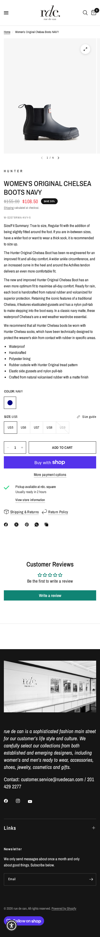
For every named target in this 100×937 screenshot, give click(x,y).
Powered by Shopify (64, 908)
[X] (17, 524)
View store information (30, 500)
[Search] (85, 13)
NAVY (10, 403)
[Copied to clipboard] (47, 524)
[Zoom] (85, 49)
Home (7, 32)
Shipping (9, 208)
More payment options (50, 474)
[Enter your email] (91, 879)
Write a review (50, 595)
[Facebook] (7, 524)
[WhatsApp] (38, 524)
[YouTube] (33, 801)
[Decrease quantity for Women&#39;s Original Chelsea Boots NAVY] (8, 447)
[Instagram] (21, 801)
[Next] (58, 158)
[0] (92, 13)
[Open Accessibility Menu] (11, 925)
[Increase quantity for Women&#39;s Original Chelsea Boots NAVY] (22, 447)
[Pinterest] (28, 524)
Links (10, 827)
